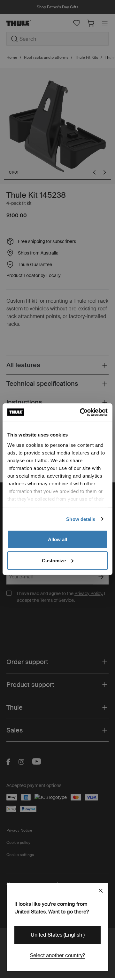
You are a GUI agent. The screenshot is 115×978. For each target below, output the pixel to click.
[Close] (100, 891)
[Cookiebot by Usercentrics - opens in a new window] (81, 412)
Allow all (57, 539)
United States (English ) (58, 934)
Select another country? (57, 955)
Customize (54, 560)
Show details (80, 519)
